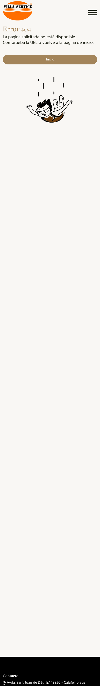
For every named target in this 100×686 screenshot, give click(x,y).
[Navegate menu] (91, 13)
